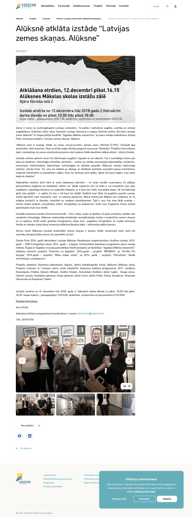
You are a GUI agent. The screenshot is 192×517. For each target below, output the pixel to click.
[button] (22, 360)
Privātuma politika (52, 486)
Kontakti (124, 6)
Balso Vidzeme (92, 482)
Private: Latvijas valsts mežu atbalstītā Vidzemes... (79, 19)
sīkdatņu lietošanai (144, 491)
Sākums (19, 19)
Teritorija (111, 6)
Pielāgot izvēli (119, 499)
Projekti (98, 6)
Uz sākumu (25, 448)
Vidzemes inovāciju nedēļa (98, 475)
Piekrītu (167, 499)
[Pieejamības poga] (175, 6)
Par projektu (27, 425)
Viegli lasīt (48, 482)
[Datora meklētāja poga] (168, 6)
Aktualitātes (47, 6)
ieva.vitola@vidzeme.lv (91, 313)
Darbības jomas (81, 6)
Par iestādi (64, 6)
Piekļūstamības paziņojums (58, 479)
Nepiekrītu (144, 499)
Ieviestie (46, 19)
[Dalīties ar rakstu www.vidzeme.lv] (19, 436)
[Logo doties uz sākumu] (28, 479)
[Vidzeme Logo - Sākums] (25, 6)
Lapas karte (49, 475)
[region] (141, 490)
